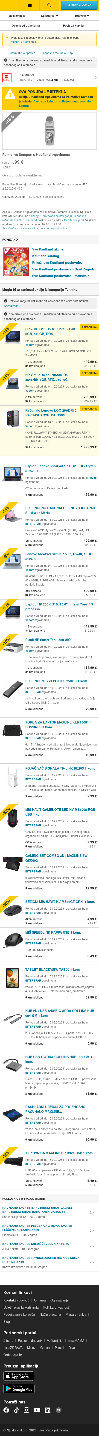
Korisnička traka (30, 5)
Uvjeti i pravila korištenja (21, 1307)
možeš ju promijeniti (23, 42)
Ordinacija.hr (12, 1354)
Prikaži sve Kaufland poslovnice (57, 262)
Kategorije (48, 16)
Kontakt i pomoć (16, 1300)
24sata (8, 1340)
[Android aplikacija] (19, 1388)
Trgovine (80, 16)
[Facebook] (6, 1410)
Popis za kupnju (73, 25)
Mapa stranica (76, 1314)
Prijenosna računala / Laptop (59, 53)
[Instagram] (26, 1410)
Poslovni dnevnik (30, 1340)
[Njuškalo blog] (58, 1410)
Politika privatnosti (56, 1307)
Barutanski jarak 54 (76, 220)
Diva (72, 1347)
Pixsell (59, 1347)
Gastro (45, 1347)
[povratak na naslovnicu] (10, 5)
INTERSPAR (33, 524)
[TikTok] (16, 1410)
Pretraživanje (49, 5)
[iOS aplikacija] (18, 1376)
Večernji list (55, 1340)
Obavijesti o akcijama (26, 25)
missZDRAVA (13, 1347)
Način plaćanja (50, 1314)
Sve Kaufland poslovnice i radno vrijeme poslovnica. (35, 228)
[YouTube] (37, 1410)
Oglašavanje (59, 1300)
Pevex (92, 478)
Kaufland (31, 220)
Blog (6, 1321)
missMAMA (76, 1340)
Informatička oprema (22, 53)
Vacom (29, 345)
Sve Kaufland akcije (47, 249)
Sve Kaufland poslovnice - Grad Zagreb (63, 269)
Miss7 (31, 1347)
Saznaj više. (11, 306)
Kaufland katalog (45, 255)
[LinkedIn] (48, 1410)
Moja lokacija (17, 16)
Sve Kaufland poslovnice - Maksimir (60, 275)
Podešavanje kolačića (19, 1314)
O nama (40, 1300)
